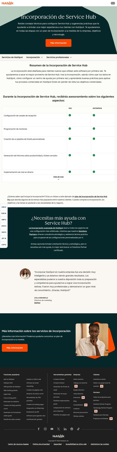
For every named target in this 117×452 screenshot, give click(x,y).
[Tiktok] (78, 429)
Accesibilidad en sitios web (76, 444)
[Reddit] (71, 429)
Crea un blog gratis (10, 398)
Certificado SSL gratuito (34, 419)
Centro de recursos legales (18, 444)
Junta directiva (78, 394)
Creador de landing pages (35, 404)
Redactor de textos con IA (35, 394)
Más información (58, 43)
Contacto (76, 408)
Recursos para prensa (80, 412)
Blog (75, 401)
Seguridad (58, 444)
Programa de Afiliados (102, 418)
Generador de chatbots (11, 401)
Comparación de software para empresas (61, 409)
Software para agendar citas (36, 416)
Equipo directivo (78, 390)
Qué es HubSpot (9, 379)
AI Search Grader (59, 379)
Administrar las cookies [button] (100, 444)
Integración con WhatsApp (35, 408)
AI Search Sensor (58, 383)
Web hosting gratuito (11, 390)
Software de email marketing (33, 384)
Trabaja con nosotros (80, 384)
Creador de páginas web (35, 390)
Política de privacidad (41, 444)
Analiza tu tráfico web (34, 379)
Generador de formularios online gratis (12, 414)
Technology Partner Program (102, 409)
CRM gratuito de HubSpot (12, 386)
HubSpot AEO (8, 383)
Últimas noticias (78, 416)
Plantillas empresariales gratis (61, 402)
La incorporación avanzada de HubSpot (46, 228)
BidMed (37, 303)
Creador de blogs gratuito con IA (12, 407)
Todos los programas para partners (102, 398)
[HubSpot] (7, 3)
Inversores (78, 397)
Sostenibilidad (80, 405)
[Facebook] (38, 429)
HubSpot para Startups (101, 415)
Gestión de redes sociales (12, 419)
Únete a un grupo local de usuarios (101, 384)
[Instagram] (45, 429)
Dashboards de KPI (33, 412)
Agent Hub (7, 394)
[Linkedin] (65, 429)
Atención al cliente (99, 379)
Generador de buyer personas (60, 395)
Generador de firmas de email (61, 388)
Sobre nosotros (78, 379)
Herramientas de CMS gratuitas (34, 399)
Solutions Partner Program (102, 404)
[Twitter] (58, 429)
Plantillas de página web (61, 415)
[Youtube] (51, 429)
